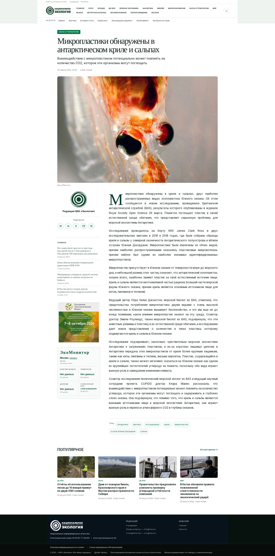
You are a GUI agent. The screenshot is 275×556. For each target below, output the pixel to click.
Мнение (160, 8)
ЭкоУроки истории (161, 21)
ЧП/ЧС (91, 8)
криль (167, 424)
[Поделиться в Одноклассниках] (76, 226)
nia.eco (104, 553)
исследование (152, 424)
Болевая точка (87, 21)
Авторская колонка (96, 12)
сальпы (143, 431)
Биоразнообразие (176, 8)
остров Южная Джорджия (123, 431)
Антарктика (122, 424)
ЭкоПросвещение (138, 12)
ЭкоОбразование (118, 12)
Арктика (72, 21)
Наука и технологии (199, 8)
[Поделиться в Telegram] (60, 226)
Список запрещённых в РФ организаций (105, 547)
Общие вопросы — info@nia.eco (141, 529)
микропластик (181, 424)
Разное (79, 12)
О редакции (74, 2)
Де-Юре (112, 8)
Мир (214, 8)
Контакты (84, 2)
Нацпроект (103, 21)
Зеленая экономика (129, 8)
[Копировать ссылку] (91, 226)
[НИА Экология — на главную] (58, 10)
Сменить (73, 358)
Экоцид (101, 8)
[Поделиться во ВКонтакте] (68, 226)
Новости (183, 529)
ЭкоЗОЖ (155, 12)
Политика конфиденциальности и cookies (67, 547)
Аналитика (148, 8)
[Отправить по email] (83, 226)
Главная (80, 8)
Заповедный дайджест (122, 21)
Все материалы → (209, 449)
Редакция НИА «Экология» (79, 211)
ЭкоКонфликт (142, 21)
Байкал (62, 21)
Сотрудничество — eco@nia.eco (141, 533)
